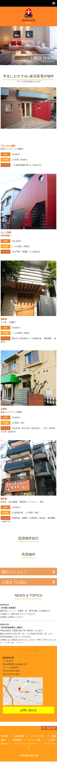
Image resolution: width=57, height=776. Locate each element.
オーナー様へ (35, 739)
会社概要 (19, 736)
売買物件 (17, 739)
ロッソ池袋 (6, 232)
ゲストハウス (38, 736)
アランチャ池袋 (8, 145)
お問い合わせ (28, 710)
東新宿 (4, 319)
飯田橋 (4, 498)
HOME (4, 736)
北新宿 (4, 409)
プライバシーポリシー (26, 743)
